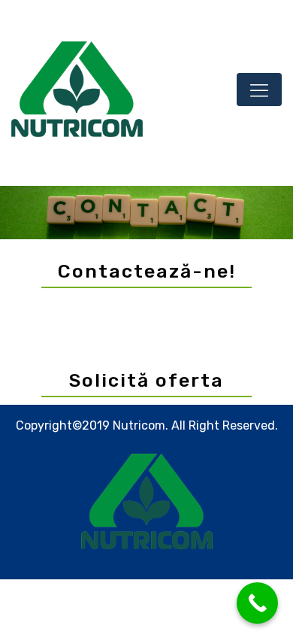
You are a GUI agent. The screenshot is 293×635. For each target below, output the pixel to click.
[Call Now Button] (257, 603)
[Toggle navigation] (259, 89)
